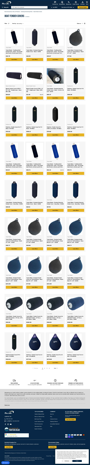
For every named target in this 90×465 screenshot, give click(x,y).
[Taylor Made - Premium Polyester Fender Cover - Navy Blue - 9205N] (14, 189)
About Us (52, 414)
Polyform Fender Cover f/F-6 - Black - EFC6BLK (13, 355)
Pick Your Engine (70, 419)
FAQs (51, 426)
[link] (35, 368)
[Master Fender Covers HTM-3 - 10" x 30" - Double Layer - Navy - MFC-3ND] (14, 75)
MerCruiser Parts (38, 419)
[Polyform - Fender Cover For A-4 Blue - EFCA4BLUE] (34, 342)
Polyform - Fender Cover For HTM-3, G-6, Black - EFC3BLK (54, 127)
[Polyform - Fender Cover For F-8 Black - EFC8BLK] (34, 114)
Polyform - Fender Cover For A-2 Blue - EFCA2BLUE (75, 355)
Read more (7, 405)
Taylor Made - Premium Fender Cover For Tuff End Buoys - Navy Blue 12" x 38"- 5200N (75, 279)
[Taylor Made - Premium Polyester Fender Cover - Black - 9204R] (34, 189)
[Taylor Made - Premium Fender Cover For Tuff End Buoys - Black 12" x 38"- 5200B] (34, 226)
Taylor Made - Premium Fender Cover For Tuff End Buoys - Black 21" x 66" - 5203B (14, 241)
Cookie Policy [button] (78, 456)
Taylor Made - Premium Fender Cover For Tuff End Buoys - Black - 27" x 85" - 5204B (55, 279)
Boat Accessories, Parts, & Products (12, 11)
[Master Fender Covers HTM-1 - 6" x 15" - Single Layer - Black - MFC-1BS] (34, 75)
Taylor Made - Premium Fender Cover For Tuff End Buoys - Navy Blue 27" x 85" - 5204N (14, 279)
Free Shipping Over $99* (62, 7)
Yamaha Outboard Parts (39, 414)
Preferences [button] (74, 458)
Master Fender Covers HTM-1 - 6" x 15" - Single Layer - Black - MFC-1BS (34, 90)
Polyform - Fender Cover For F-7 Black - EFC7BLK (13, 127)
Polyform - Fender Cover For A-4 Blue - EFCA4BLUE (34, 355)
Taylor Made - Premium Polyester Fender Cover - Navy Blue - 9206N (55, 203)
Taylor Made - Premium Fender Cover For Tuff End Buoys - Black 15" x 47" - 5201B (75, 52)
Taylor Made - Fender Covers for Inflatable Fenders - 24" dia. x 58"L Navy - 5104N (75, 318)
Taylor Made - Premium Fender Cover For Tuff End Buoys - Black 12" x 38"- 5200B (34, 241)
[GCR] (6, 434)
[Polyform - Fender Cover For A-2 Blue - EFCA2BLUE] (75, 342)
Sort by (14, 23)
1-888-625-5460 (9, 418)
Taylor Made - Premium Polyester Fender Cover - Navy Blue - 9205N (14, 203)
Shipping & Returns (54, 421)
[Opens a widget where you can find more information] (5, 462)
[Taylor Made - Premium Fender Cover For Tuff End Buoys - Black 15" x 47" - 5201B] (75, 37)
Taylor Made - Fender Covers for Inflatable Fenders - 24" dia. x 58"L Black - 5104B (34, 318)
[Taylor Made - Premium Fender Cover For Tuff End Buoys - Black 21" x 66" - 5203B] (14, 226)
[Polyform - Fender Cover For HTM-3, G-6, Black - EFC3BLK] (55, 114)
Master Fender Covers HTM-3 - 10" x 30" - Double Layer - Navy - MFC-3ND (14, 90)
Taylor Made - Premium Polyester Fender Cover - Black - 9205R (34, 51)
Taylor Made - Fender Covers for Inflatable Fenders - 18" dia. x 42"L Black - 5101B (14, 318)
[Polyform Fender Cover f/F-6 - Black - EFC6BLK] (14, 342)
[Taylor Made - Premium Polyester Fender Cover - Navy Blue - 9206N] (55, 189)
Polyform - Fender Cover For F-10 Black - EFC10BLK (75, 89)
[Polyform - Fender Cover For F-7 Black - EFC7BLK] (14, 114)
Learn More (14, 59)
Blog (51, 416)
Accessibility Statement (54, 423)
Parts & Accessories (39, 423)
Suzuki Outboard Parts (39, 421)
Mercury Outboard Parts (39, 416)
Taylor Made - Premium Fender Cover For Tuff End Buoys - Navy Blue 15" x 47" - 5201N (34, 279)
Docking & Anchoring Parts (26, 11)
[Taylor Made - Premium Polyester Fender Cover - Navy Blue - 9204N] (75, 189)
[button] (87, 3)
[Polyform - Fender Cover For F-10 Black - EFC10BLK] (75, 75)
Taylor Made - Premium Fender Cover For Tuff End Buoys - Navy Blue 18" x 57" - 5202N (55, 241)
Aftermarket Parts (38, 426)
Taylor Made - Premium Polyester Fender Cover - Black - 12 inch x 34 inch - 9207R (55, 90)
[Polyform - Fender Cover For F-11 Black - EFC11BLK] (75, 114)
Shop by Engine (83, 7)
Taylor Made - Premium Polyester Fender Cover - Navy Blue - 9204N (75, 203)
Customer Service (53, 419)
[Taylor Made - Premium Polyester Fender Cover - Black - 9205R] (34, 37)
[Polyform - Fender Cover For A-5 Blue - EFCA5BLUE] (55, 342)
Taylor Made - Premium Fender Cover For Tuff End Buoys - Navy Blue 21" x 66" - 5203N (75, 241)
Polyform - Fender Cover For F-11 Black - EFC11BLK (75, 127)
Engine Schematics (38, 428)
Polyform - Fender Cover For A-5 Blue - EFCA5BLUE (55, 355)
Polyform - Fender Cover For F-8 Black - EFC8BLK (34, 127)
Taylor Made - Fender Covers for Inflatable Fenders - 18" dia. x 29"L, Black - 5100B (55, 318)
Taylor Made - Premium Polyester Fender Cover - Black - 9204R (34, 203)
